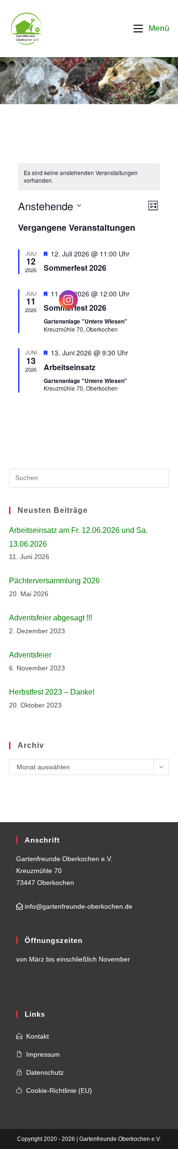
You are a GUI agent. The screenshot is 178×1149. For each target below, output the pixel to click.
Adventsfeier (30, 655)
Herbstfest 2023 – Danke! (51, 692)
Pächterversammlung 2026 (54, 581)
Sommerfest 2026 (75, 267)
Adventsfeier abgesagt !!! (50, 618)
